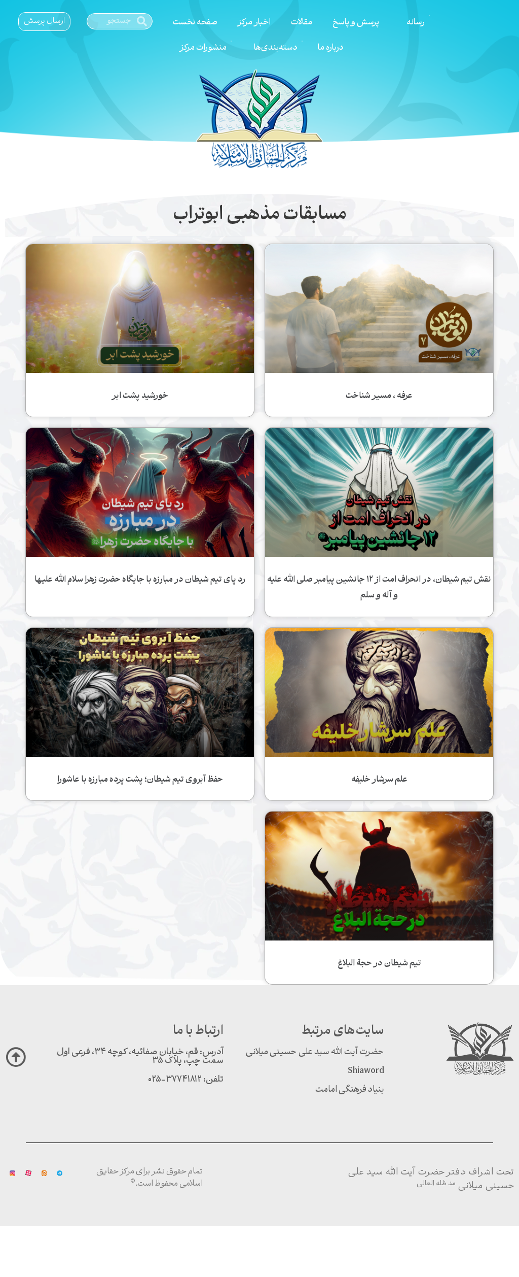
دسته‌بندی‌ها (276, 48)
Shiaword (366, 1071)
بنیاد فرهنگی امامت (349, 1090)
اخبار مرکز (254, 22)
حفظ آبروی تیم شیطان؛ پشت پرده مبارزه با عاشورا (140, 779)
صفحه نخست (195, 22)
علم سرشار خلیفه (379, 779)
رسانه (415, 22)
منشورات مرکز (203, 48)
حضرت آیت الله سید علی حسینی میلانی (315, 1052)
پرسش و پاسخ (355, 22)
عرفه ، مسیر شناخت (379, 396)
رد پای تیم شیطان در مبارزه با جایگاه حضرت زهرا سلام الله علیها (139, 580)
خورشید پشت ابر (140, 396)
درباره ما (331, 48)
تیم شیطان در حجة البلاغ (379, 963)
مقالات (301, 22)
